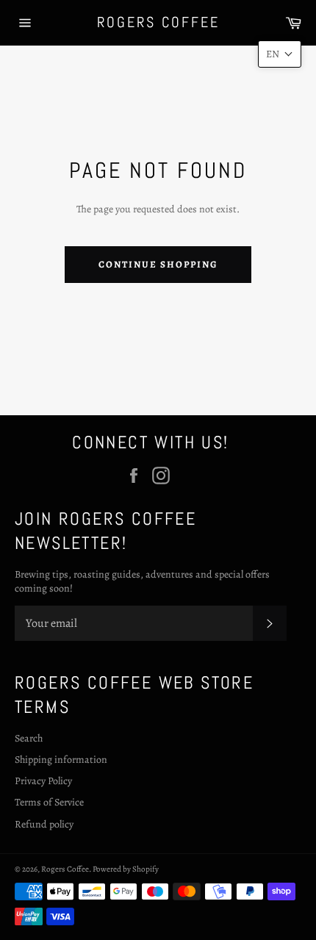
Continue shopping (157, 264)
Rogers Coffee (158, 22)
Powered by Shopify (126, 869)
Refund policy (44, 824)
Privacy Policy (43, 781)
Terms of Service (49, 802)
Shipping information (61, 760)
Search (29, 738)
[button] (280, 54)
